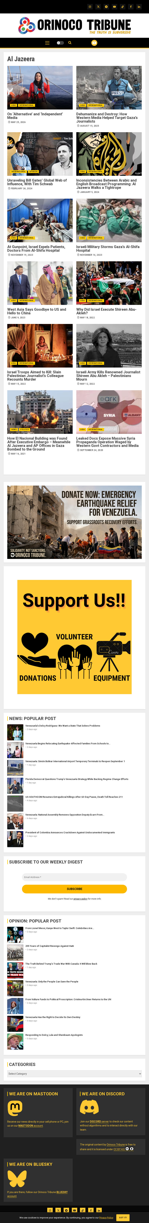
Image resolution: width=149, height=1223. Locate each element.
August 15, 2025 (89, 126)
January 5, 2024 (89, 192)
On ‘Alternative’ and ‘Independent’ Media (35, 116)
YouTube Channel (90, 43)
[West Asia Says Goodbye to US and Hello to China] (40, 283)
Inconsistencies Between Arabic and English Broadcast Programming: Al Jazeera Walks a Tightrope (106, 184)
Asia (13, 105)
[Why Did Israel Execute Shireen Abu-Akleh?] (109, 283)
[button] (47, 44)
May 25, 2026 (18, 122)
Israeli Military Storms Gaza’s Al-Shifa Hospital (108, 249)
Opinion (33, 172)
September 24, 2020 (91, 450)
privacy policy (80, 898)
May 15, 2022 (18, 384)
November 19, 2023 (22, 255)
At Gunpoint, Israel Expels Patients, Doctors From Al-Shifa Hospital (36, 249)
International (26, 105)
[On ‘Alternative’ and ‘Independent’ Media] (40, 87)
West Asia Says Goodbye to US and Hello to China (36, 311)
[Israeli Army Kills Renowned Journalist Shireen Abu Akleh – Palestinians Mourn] (109, 346)
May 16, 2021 (18, 454)
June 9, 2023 (18, 317)
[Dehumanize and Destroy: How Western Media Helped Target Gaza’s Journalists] (109, 87)
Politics (24, 429)
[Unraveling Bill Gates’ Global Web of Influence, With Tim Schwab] (40, 154)
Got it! (123, 1217)
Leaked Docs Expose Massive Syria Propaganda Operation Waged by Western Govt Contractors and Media (107, 442)
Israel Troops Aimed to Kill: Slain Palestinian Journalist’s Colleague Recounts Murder (35, 376)
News (14, 429)
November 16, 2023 (91, 255)
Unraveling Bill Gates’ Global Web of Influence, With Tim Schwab (37, 182)
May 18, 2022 (87, 317)
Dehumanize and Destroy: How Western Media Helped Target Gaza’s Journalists (107, 117)
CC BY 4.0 (119, 1149)
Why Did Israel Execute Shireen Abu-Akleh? (106, 311)
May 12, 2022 (87, 384)
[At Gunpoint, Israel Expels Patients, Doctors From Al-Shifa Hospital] (40, 220)
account (30, 1125)
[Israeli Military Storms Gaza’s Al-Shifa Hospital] (109, 220)
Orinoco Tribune (116, 1144)
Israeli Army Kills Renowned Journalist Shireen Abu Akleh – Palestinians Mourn (108, 376)
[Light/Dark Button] (60, 43)
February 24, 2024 (21, 188)
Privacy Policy (106, 1217)
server (99, 1121)
